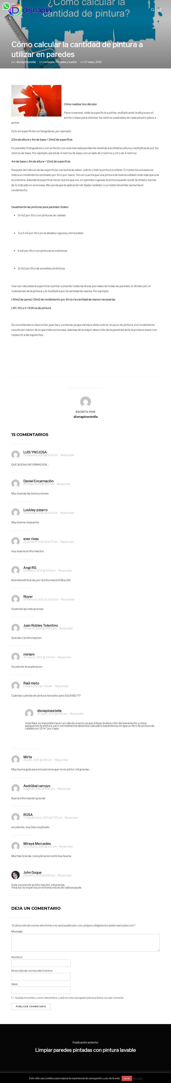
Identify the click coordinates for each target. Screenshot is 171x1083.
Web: (14, 984)
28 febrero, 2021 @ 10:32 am (41, 599)
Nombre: (17, 957)
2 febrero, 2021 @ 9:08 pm (39, 570)
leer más (137, 1078)
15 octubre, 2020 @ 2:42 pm (40, 512)
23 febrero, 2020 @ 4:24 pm (40, 455)
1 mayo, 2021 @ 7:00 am (38, 686)
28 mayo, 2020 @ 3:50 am (39, 484)
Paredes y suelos (66, 62)
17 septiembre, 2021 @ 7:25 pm (43, 817)
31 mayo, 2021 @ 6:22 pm (52, 713)
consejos (49, 62)
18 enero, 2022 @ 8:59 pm (39, 875)
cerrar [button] (127, 1078)
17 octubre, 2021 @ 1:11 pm (40, 846)
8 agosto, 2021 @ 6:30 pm (39, 788)
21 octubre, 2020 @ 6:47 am (40, 541)
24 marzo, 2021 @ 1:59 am (39, 657)
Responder (67, 455)
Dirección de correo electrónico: (32, 970)
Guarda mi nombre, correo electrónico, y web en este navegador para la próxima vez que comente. (69, 997)
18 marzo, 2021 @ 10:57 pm (40, 628)
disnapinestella (26, 62)
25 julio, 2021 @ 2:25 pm (38, 760)
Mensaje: (17, 931)
